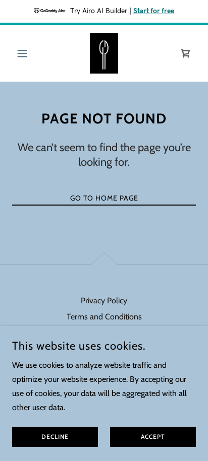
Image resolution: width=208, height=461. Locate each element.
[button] (26, 53)
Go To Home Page (104, 198)
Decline (55, 437)
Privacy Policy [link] (104, 300)
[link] (104, 53)
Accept (153, 437)
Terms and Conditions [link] (104, 316)
